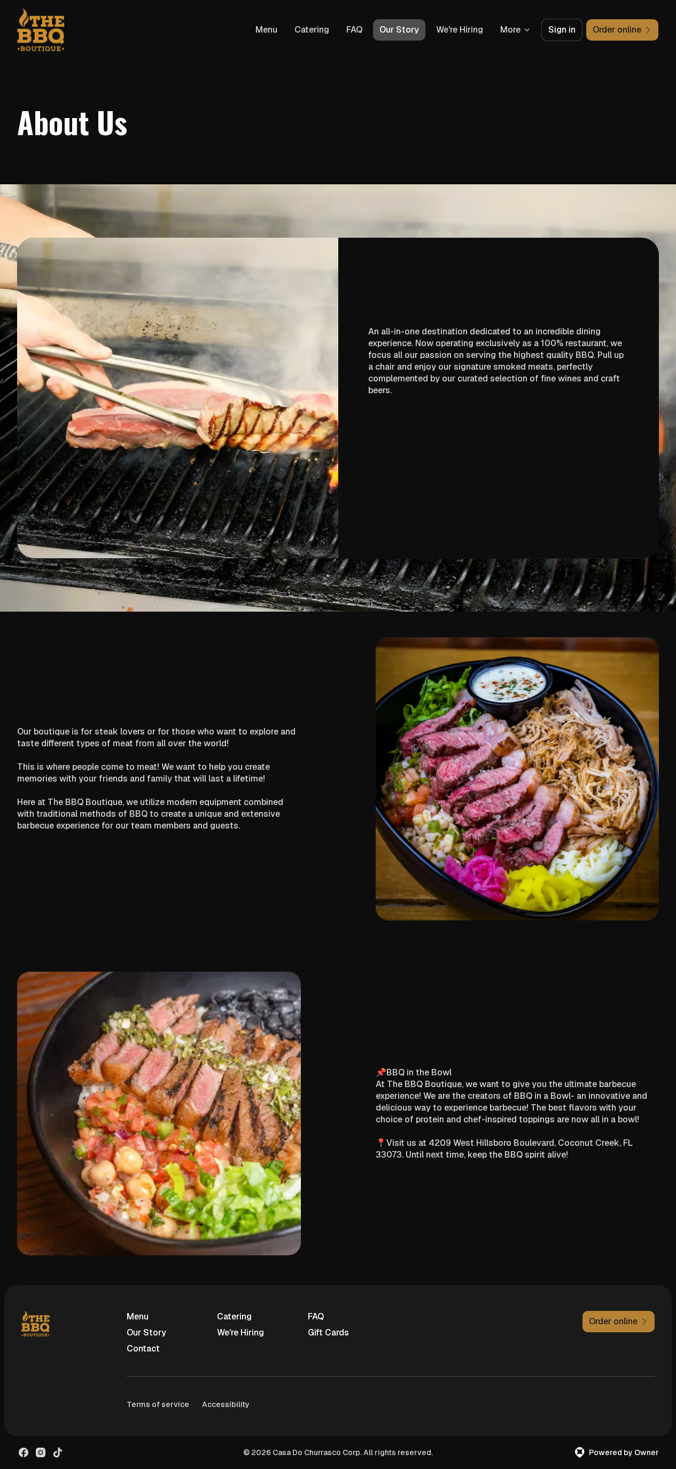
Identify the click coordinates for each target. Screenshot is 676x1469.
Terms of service (158, 1404)
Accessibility (226, 1404)
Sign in (562, 29)
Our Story (399, 29)
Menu (266, 29)
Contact (143, 1348)
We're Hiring (459, 29)
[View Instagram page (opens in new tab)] (40, 1452)
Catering (311, 29)
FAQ (354, 29)
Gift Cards (328, 1332)
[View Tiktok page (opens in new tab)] (57, 1452)
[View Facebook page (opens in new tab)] (23, 1452)
